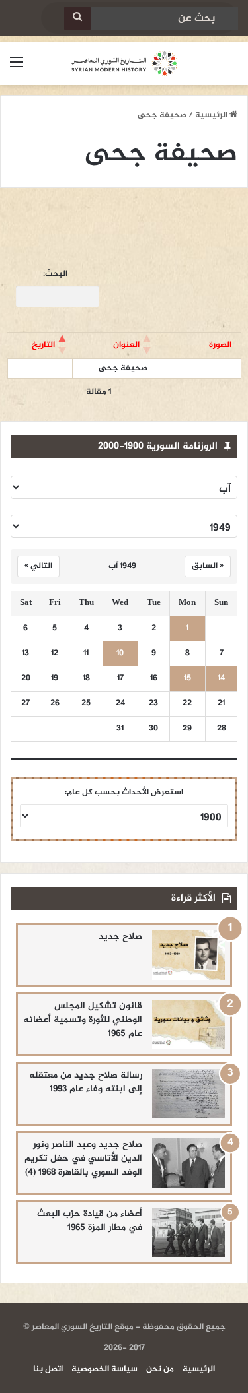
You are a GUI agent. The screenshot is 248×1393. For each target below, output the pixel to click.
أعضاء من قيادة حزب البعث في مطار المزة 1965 (89, 1220)
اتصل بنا (48, 1369)
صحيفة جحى (123, 368)
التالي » (38, 566)
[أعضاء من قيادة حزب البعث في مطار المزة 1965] (188, 1232)
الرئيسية (212, 115)
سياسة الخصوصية (104, 1369)
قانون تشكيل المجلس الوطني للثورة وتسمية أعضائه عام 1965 (82, 1019)
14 (221, 679)
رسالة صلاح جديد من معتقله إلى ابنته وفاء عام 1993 (85, 1082)
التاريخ (43, 345)
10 (120, 654)
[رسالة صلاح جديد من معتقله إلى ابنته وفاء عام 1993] (188, 1093)
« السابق (208, 566)
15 (187, 679)
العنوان (126, 345)
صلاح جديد (120, 936)
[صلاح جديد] (188, 955)
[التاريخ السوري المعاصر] (124, 63)
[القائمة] (16, 68)
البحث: (55, 274)
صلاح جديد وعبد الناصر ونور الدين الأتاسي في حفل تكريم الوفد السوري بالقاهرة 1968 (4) (83, 1158)
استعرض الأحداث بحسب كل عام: (124, 792)
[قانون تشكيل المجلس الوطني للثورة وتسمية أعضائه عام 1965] (188, 1024)
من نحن (160, 1369)
